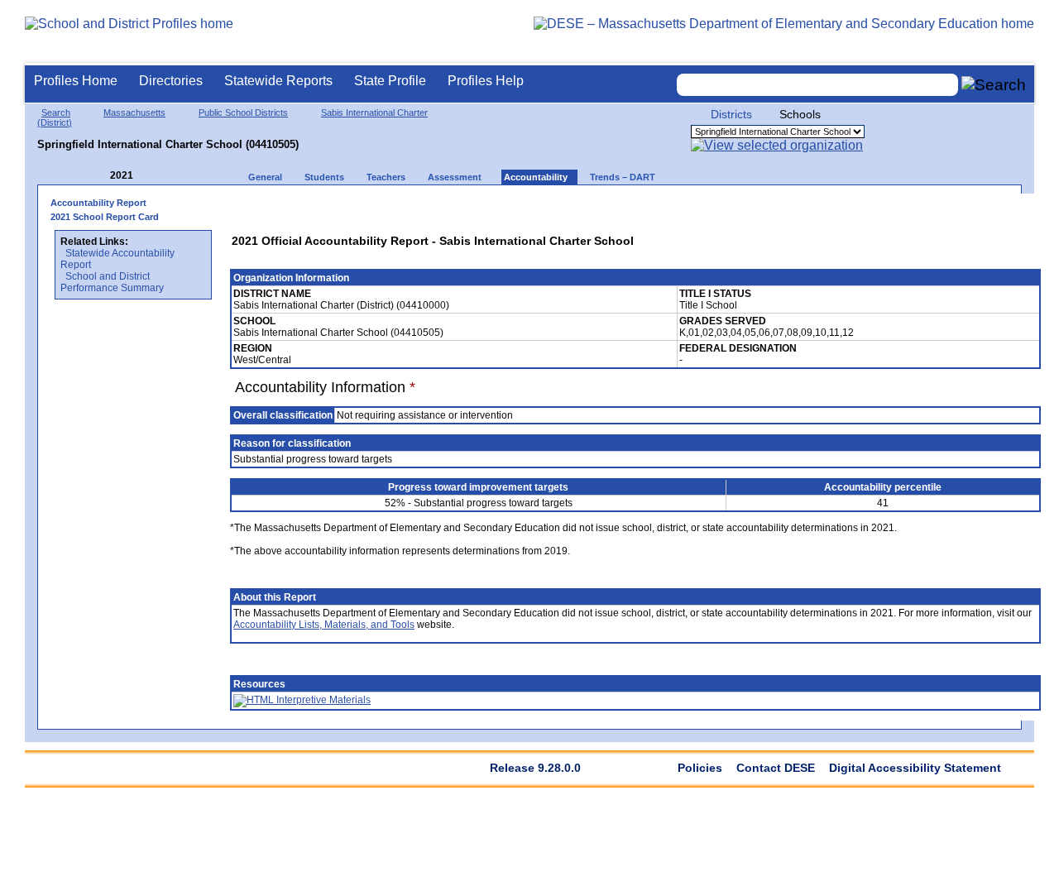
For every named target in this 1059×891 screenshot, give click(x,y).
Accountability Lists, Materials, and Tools (323, 624)
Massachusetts (134, 112)
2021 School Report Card (104, 217)
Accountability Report (98, 203)
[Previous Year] (98, 176)
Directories (171, 81)
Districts (731, 114)
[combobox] (817, 85)
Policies (700, 767)
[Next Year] (155, 176)
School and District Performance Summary (112, 282)
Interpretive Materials (322, 700)
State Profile (390, 81)
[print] (922, 208)
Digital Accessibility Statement (915, 767)
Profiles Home (75, 81)
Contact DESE (775, 767)
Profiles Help (486, 81)
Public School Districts (243, 112)
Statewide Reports (278, 81)
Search (55, 112)
